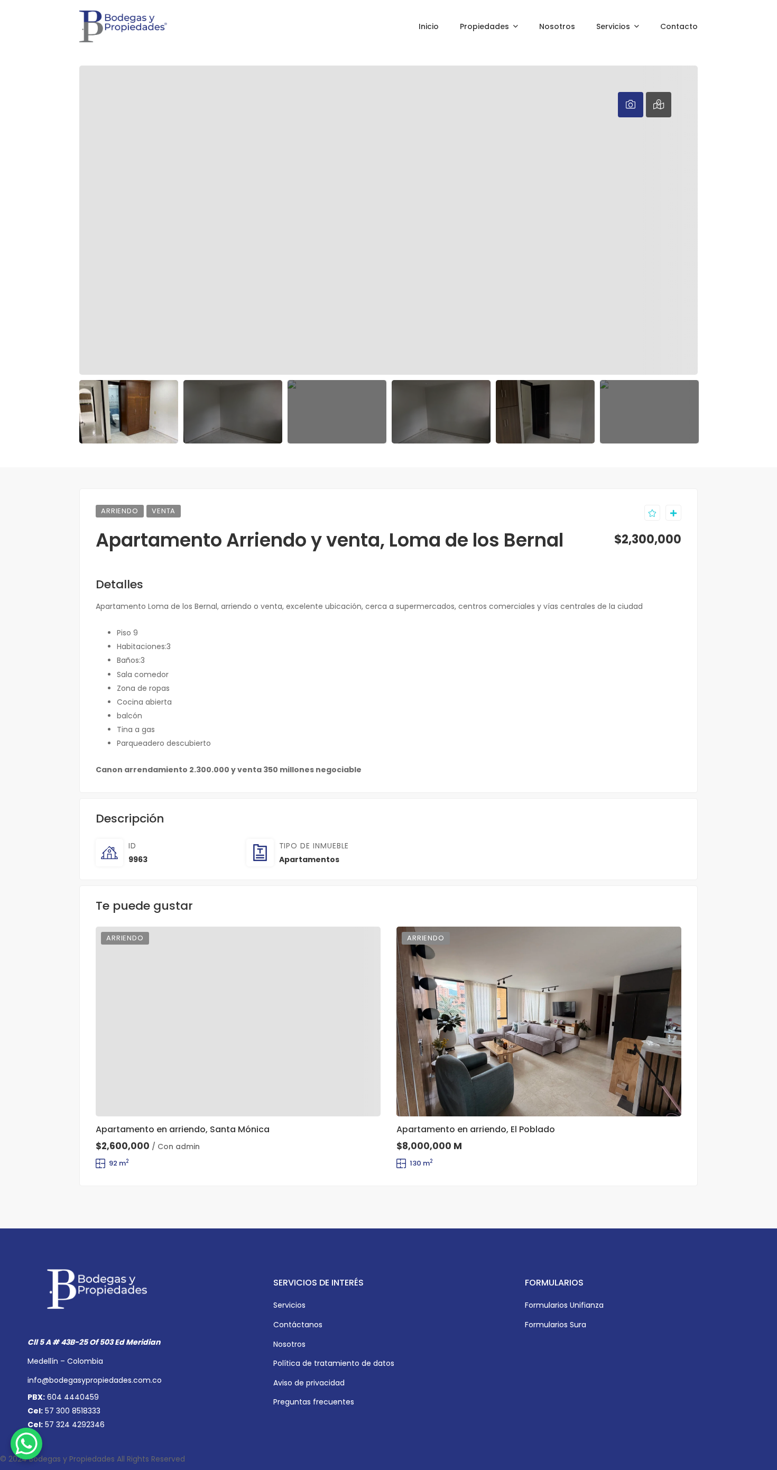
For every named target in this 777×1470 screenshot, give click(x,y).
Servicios (289, 1305)
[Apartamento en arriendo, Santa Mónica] (238, 1021)
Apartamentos (309, 859)
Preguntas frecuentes (313, 1402)
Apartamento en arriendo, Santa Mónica (183, 1129)
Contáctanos (297, 1324)
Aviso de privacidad (309, 1382)
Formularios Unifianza (564, 1305)
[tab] (630, 104)
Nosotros (289, 1344)
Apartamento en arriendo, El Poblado (475, 1129)
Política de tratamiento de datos (333, 1363)
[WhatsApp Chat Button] (26, 1443)
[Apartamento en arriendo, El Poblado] (538, 1021)
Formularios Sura (555, 1324)
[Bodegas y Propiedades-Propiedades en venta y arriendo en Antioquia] (123, 26)
